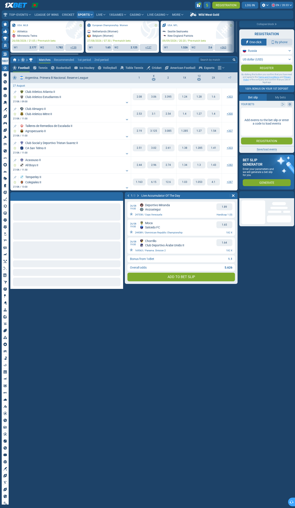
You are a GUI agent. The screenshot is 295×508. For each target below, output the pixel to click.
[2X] (213, 96)
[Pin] (14, 92)
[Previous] (14, 195)
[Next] (25, 195)
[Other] (221, 67)
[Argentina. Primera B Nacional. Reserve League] (30, 59)
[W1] (139, 96)
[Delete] (118, 195)
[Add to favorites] (81, 25)
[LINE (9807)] (14, 59)
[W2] (168, 96)
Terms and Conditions (268, 85)
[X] (153, 96)
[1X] (184, 96)
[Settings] (265, 5)
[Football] (22, 59)
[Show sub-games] (127, 102)
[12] (199, 96)
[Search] (234, 59)
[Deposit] (207, 5)
